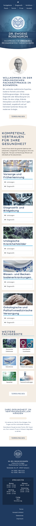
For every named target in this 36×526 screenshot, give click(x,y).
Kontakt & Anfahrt (18, 512)
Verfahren (29, 5)
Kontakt (29, 8)
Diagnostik (18, 5)
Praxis (6, 8)
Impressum (19, 519)
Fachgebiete (8, 5)
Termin (13, 8)
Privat (21, 8)
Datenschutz (19, 515)
